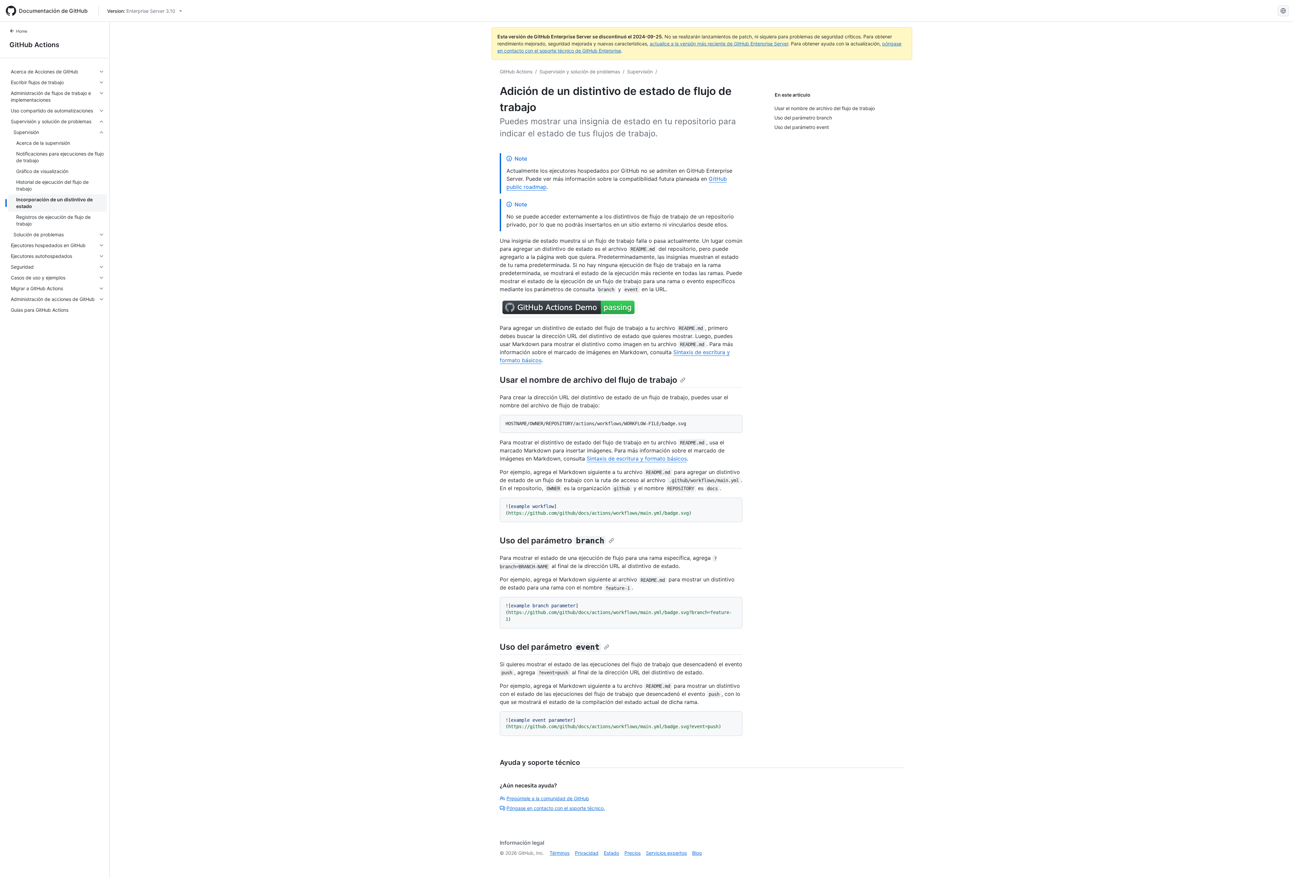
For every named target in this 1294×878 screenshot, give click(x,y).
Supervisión (640, 71)
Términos (559, 853)
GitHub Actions (34, 45)
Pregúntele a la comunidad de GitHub (547, 798)
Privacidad (586, 853)
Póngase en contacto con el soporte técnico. (555, 808)
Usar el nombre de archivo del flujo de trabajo (588, 380)
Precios (632, 853)
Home (21, 31)
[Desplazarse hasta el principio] (1279, 863)
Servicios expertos (666, 853)
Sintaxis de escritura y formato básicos (637, 458)
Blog (697, 853)
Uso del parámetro (552, 540)
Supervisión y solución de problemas (580, 71)
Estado (611, 853)
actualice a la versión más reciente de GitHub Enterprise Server (719, 43)
